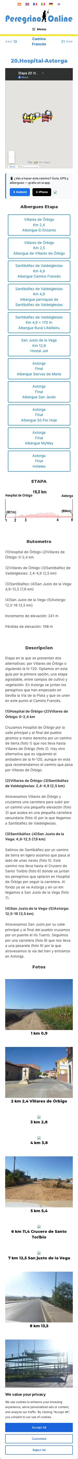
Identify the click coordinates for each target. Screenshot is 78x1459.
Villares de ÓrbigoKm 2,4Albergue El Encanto (39, 224)
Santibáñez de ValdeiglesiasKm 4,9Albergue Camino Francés (39, 271)
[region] (39, 1423)
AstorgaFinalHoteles (39, 461)
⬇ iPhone (42, 192)
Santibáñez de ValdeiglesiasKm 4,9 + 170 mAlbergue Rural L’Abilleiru (39, 322)
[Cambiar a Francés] (35, 4)
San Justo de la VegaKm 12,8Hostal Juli (39, 345)
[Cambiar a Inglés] (27, 4)
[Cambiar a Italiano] (43, 4)
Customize (39, 1438)
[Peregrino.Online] (39, 16)
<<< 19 (11, 41)
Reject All (39, 1450)
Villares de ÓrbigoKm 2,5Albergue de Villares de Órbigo (39, 248)
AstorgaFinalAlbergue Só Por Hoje (39, 414)
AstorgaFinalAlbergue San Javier (39, 391)
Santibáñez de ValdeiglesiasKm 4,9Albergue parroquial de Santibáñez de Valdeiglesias (39, 297)
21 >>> (67, 41)
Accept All (39, 1427)
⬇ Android (20, 192)
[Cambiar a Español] (19, 4)
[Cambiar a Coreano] (59, 4)
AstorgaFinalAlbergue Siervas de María (39, 368)
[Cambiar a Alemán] (51, 4)
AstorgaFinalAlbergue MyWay (39, 437)
